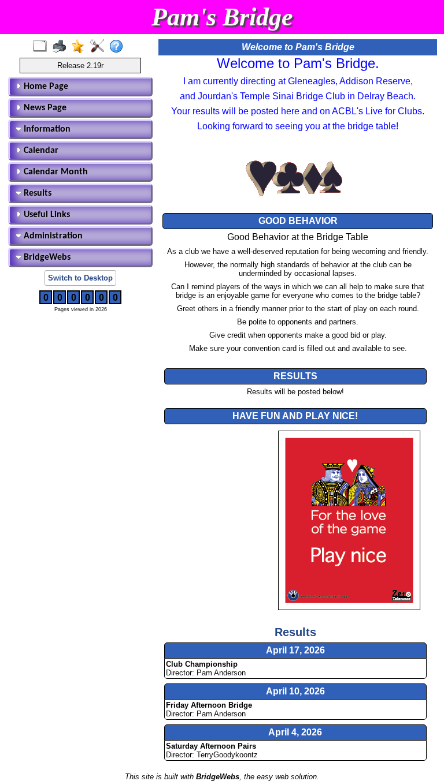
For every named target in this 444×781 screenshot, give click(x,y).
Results (36, 193)
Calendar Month (54, 172)
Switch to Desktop (80, 278)
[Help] (118, 46)
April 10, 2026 (295, 691)
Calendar (39, 150)
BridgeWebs (46, 257)
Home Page (44, 86)
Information (46, 129)
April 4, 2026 (295, 732)
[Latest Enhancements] (80, 46)
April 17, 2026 (295, 650)
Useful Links (45, 214)
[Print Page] (61, 46)
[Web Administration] (99, 46)
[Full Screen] (42, 46)
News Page (43, 108)
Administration (52, 236)
